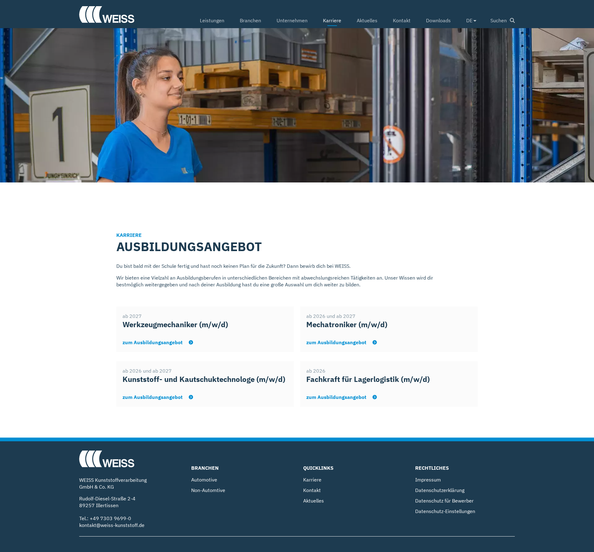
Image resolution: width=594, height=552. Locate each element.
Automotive (204, 480)
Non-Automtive (208, 490)
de (469, 20)
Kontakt (402, 20)
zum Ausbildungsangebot (153, 342)
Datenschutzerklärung (439, 490)
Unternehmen (292, 20)
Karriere (332, 20)
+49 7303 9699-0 (110, 518)
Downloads (438, 20)
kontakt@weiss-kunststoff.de (111, 525)
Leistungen (212, 20)
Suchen (498, 20)
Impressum (428, 480)
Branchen (250, 20)
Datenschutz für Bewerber (444, 501)
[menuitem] (212, 21)
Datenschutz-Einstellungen (445, 511)
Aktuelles (367, 20)
